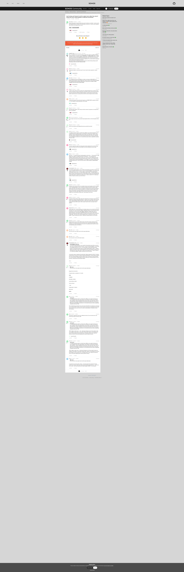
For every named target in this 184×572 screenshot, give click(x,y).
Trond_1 (70, 98)
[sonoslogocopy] (92, 3)
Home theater (105, 29)
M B (69, 117)
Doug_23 (70, 108)
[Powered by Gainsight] (92, 375)
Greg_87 (70, 68)
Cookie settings (91, 377)
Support (18, 3)
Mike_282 (70, 229)
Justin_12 (70, 131)
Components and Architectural (81, 11)
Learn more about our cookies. (108, 565)
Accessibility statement (98, 377)
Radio (24, 3)
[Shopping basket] (174, 3)
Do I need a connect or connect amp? (109, 37)
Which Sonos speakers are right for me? (109, 17)
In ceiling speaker (105, 25)
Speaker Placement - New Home (108, 46)
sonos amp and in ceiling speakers (108, 34)
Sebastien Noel (71, 207)
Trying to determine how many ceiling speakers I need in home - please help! (109, 43)
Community (67, 11)
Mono (70, 27)
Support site (98, 8)
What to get (104, 18)
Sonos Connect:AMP (75, 27)
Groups (94, 8)
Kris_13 (70, 296)
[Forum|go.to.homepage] (73, 9)
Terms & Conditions (85, 377)
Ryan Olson (71, 77)
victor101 (70, 197)
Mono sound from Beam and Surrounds (109, 28)
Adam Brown (71, 21)
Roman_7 (70, 153)
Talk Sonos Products (73, 11)
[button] (111, 9)
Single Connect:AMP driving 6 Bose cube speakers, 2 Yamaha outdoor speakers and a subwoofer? (110, 21)
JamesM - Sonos (71, 53)
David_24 (70, 144)
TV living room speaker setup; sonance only (110, 40)
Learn (13, 3)
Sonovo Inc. (71, 184)
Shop (7, 3)
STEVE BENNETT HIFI (72, 168)
